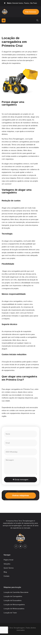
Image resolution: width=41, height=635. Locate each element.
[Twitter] (20, 546)
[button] (3, 20)
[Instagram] (25, 546)
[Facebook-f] (16, 546)
